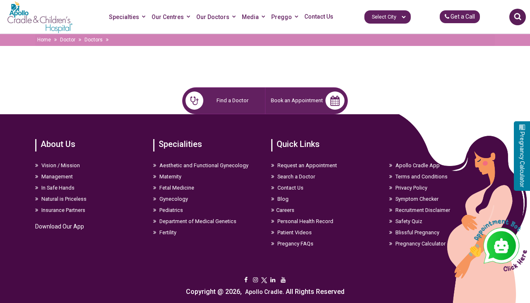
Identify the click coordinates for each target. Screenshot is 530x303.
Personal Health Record (304, 221)
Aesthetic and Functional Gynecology (203, 165)
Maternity (169, 176)
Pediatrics (170, 210)
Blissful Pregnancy (416, 232)
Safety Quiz (408, 221)
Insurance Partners (62, 210)
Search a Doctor (295, 176)
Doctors (93, 40)
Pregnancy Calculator (420, 243)
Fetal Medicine (176, 188)
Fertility (167, 232)
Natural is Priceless (63, 199)
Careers (285, 210)
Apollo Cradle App (417, 165)
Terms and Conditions (421, 176)
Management (56, 176)
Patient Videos (294, 232)
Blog (282, 199)
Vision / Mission (60, 165)
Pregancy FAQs (294, 243)
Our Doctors (212, 17)
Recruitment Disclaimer (422, 210)
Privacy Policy (410, 188)
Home (44, 40)
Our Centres (168, 17)
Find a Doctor (232, 100)
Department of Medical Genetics (197, 221)
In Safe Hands (57, 188)
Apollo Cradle (263, 292)
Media (250, 17)
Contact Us (318, 16)
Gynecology (173, 199)
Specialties (124, 17)
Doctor (67, 40)
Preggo (281, 17)
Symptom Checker (416, 199)
